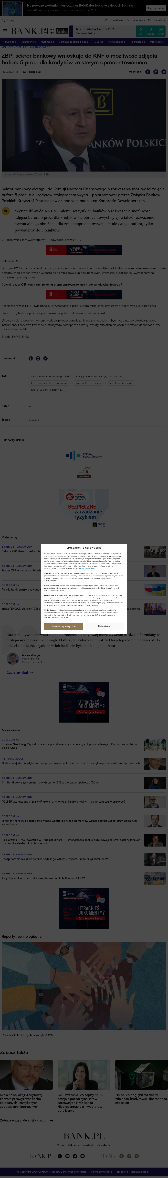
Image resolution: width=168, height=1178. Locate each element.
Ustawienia (104, 626)
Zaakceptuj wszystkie (64, 626)
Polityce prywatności (86, 568)
